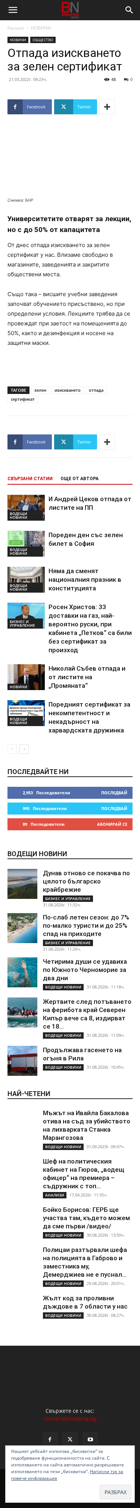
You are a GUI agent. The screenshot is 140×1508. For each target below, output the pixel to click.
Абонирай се (112, 824)
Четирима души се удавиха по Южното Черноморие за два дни (85, 970)
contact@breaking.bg (70, 1418)
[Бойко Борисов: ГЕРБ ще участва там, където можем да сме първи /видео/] (22, 1220)
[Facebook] (50, 1439)
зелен (40, 390)
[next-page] (24, 749)
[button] (13, 10)
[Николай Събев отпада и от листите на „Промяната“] (26, 677)
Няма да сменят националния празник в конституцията (85, 579)
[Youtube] (90, 1439)
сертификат (23, 399)
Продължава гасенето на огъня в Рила (82, 1054)
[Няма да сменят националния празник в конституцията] (26, 580)
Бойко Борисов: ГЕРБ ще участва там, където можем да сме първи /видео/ (86, 1218)
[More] (107, 106)
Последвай (114, 792)
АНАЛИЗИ (54, 1195)
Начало (15, 28)
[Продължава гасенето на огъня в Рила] (22, 1061)
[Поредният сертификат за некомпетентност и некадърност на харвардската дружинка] (26, 713)
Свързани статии (30, 478)
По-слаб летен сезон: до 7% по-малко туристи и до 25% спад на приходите (86, 925)
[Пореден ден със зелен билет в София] (26, 544)
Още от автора (79, 478)
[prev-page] (12, 749)
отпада (96, 390)
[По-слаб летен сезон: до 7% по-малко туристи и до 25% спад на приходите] (22, 928)
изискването (68, 390)
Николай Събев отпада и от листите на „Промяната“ (87, 677)
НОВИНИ (41, 28)
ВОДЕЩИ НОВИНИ (18, 515)
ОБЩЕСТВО (42, 39)
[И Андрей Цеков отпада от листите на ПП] (26, 508)
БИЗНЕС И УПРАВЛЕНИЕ (22, 623)
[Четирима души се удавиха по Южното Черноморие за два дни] (22, 972)
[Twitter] (70, 1439)
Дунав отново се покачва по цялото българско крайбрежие (86, 881)
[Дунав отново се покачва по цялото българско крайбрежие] (22, 884)
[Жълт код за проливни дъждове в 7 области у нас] (22, 1309)
